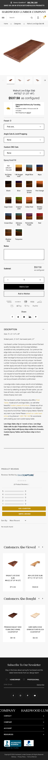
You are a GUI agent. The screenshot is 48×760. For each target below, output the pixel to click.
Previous (3, 80)
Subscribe (40, 685)
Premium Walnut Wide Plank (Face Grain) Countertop (13, 629)
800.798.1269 (32, 2)
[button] (38, 547)
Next (45, 80)
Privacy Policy (22, 757)
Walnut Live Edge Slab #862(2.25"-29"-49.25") (13, 578)
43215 (28, 113)
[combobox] (24, 127)
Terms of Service (32, 757)
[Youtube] (34, 695)
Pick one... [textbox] (11, 127)
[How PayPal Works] (29, 743)
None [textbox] (9, 140)
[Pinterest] (27, 695)
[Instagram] (20, 695)
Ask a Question (24, 508)
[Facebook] (13, 695)
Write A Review (24, 514)
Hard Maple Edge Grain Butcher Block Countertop (35, 629)
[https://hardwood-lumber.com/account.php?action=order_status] (38, 17)
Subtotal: (7, 269)
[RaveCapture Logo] (25, 475)
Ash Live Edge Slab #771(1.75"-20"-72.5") (35, 577)
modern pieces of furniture (20, 405)
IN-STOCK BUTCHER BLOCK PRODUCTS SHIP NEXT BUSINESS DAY (24, 6)
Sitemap (13, 757)
